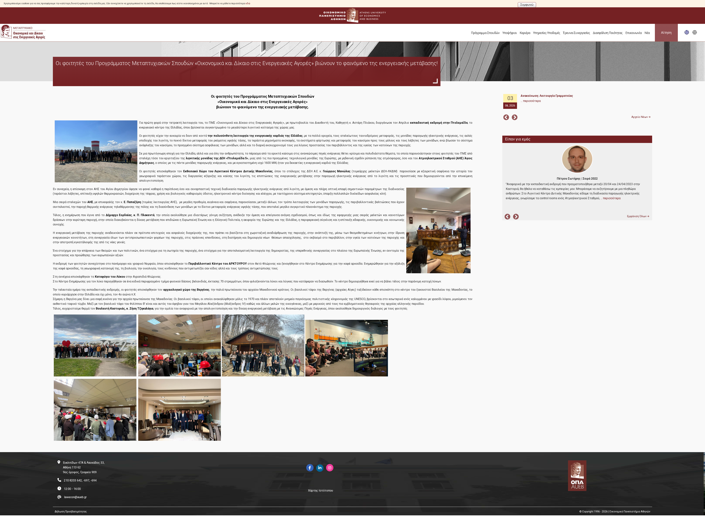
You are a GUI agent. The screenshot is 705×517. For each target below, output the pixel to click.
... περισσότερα (531, 101)
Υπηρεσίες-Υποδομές (546, 33)
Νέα (647, 33)
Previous (506, 118)
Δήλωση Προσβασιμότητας (71, 511)
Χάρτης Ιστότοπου (320, 490)
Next (514, 118)
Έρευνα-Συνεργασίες (576, 33)
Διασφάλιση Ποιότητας (608, 33)
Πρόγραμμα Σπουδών (485, 33)
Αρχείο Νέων (639, 117)
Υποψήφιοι (509, 33)
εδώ (248, 3)
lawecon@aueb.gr (75, 497)
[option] (577, 101)
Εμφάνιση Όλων (637, 216)
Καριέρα (525, 33)
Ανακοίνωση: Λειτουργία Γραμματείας (547, 95)
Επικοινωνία (634, 33)
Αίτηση (666, 32)
